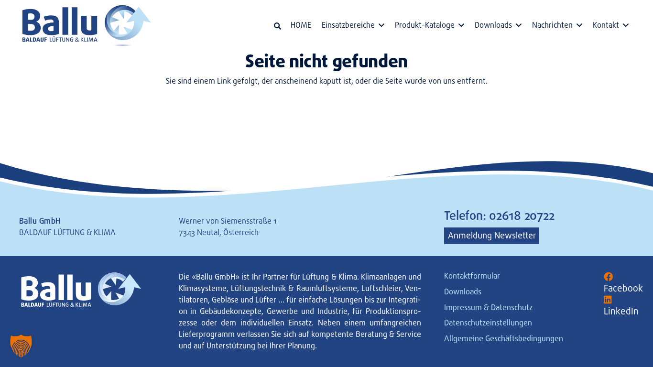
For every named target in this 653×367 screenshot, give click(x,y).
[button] (277, 26)
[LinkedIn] (608, 300)
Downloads (462, 292)
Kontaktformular (472, 276)
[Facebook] (608, 277)
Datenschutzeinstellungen (488, 323)
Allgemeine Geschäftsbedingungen (503, 339)
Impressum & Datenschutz (488, 307)
